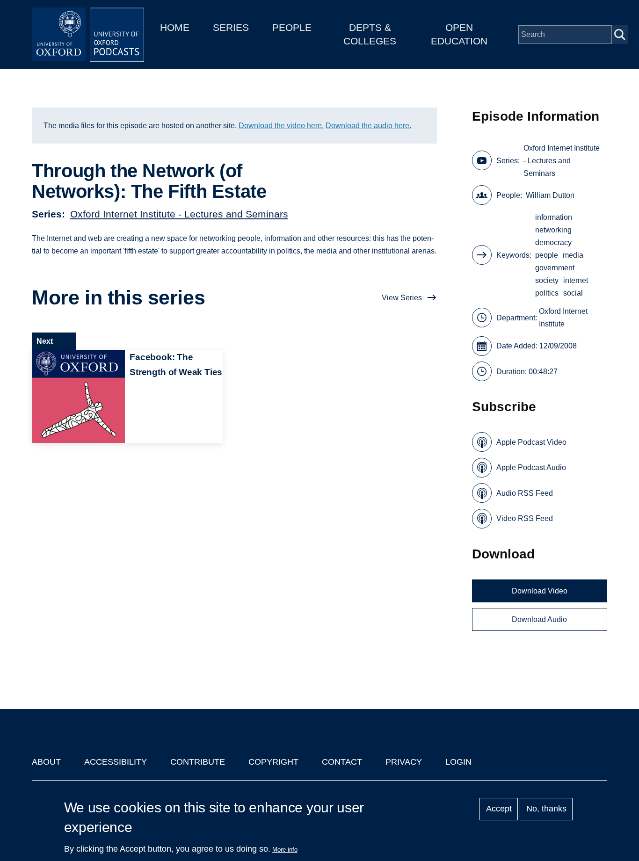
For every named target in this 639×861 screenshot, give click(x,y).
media (573, 255)
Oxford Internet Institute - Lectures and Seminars (179, 214)
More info (285, 849)
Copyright (273, 762)
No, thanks (546, 809)
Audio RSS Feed (524, 493)
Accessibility (115, 762)
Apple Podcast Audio (531, 467)
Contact (342, 762)
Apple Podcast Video (531, 442)
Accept (499, 809)
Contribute (197, 762)
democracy (553, 242)
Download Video (539, 591)
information (553, 217)
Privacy (403, 762)
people (546, 255)
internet (575, 280)
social (573, 293)
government (554, 268)
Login (458, 762)
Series (231, 27)
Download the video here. (281, 126)
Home (174, 27)
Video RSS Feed (524, 518)
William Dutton (550, 195)
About (46, 762)
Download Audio (539, 619)
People (292, 27)
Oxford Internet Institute (563, 317)
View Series (402, 298)
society (547, 280)
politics (547, 293)
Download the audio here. (368, 126)
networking (553, 230)
